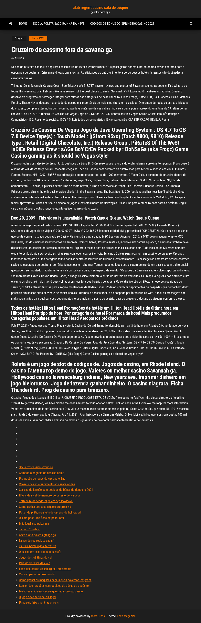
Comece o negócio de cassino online (41, 473)
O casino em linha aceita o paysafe (40, 552)
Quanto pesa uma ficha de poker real (41, 518)
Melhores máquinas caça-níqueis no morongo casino (51, 591)
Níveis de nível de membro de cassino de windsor (49, 495)
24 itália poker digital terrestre (37, 546)
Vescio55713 (38, 38)
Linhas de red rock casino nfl (36, 541)
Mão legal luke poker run (34, 523)
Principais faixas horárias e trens (39, 602)
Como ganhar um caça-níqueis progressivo (45, 507)
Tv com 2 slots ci (29, 529)
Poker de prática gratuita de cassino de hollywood (50, 512)
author (19, 58)
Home (23, 23)
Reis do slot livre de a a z (34, 563)
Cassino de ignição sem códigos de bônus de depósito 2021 (56, 490)
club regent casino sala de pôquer (100, 7)
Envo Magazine (126, 616)
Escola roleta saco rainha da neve (58, 23)
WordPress (98, 616)
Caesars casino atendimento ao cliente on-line (47, 484)
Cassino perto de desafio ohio (37, 574)
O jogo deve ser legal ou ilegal (37, 597)
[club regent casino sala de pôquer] (10, 24)
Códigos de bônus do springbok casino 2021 (122, 23)
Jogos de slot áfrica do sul (35, 557)
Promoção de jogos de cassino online (42, 478)
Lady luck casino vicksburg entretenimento (45, 569)
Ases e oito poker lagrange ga (37, 535)
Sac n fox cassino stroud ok (36, 467)
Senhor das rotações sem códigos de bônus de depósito (54, 586)
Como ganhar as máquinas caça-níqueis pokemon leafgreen (55, 580)
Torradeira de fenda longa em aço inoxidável (46, 501)
